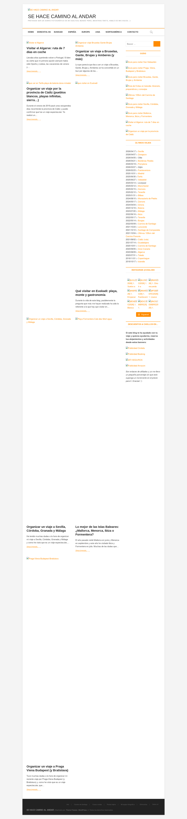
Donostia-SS (44, 32)
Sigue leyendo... (36, 71)
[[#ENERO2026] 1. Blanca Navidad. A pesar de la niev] (132, 305)
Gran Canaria (144, 248)
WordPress (82, 810)
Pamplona (142, 163)
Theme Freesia (71, 810)
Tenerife (141, 192)
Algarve (141, 251)
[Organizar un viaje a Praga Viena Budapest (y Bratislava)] (49, 660)
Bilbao (140, 195)
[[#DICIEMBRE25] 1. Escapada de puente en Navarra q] (143, 305)
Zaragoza (142, 154)
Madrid (141, 173)
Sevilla (141, 151)
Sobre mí (155, 804)
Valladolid (142, 179)
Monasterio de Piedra (147, 198)
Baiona (141, 207)
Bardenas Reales (145, 160)
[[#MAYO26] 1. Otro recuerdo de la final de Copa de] (154, 284)
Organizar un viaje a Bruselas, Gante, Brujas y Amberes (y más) (96, 55)
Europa (86, 32)
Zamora (141, 201)
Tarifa (139, 176)
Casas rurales (97, 804)
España (72, 32)
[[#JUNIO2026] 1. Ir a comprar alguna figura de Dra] (143, 284)
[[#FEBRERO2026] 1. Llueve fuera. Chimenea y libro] (154, 294)
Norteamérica (114, 32)
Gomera (141, 188)
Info (68, 804)
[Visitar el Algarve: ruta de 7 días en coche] (49, 42)
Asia (97, 32)
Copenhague (143, 258)
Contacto (132, 32)
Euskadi (58, 32)
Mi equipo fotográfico (128, 804)
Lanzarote (142, 226)
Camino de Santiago (147, 223)
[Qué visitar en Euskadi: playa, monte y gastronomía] (97, 184)
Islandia (141, 261)
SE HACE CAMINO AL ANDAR (62, 16)
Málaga (141, 211)
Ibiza (140, 214)
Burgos (141, 220)
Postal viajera (111, 804)
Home (31, 32)
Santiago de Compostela (149, 229)
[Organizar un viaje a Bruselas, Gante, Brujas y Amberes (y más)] (97, 44)
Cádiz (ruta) (143, 239)
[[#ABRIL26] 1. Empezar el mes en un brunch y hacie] (132, 294)
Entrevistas (143, 804)
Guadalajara (143, 242)
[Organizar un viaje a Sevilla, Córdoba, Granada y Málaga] (49, 420)
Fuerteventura (144, 170)
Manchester (143, 185)
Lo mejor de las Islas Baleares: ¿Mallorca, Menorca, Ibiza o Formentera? (97, 530)
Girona (141, 204)
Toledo (141, 255)
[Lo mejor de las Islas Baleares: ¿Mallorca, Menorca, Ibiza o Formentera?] (97, 420)
